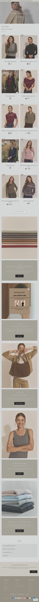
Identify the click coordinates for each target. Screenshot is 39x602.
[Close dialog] (37, 292)
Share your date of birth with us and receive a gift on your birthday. (28, 307)
